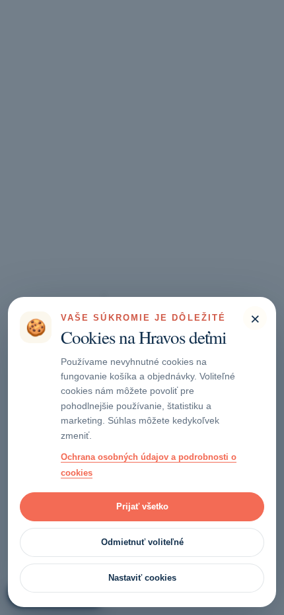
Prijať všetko (142, 506)
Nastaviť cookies (142, 578)
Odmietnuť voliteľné (142, 542)
